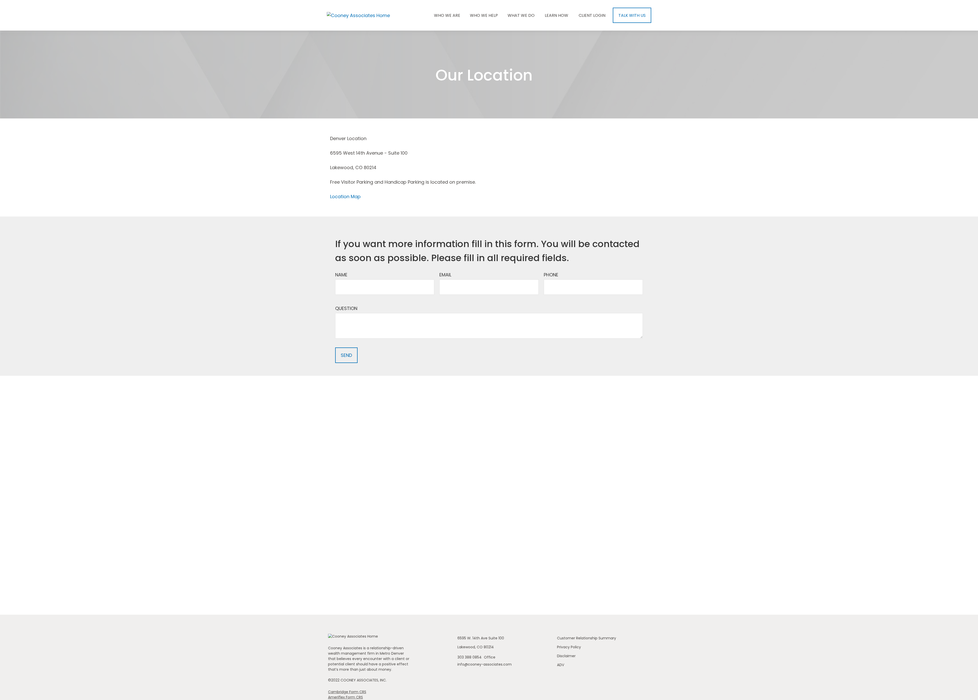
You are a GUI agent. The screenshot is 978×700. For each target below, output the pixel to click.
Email (445, 275)
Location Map (345, 196)
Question (346, 308)
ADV (560, 664)
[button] (447, 15)
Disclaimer (566, 655)
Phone (551, 275)
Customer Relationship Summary (586, 638)
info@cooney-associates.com (484, 664)
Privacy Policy (569, 647)
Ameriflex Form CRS (345, 697)
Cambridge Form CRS (347, 691)
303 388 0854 (470, 657)
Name (341, 275)
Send (346, 355)
